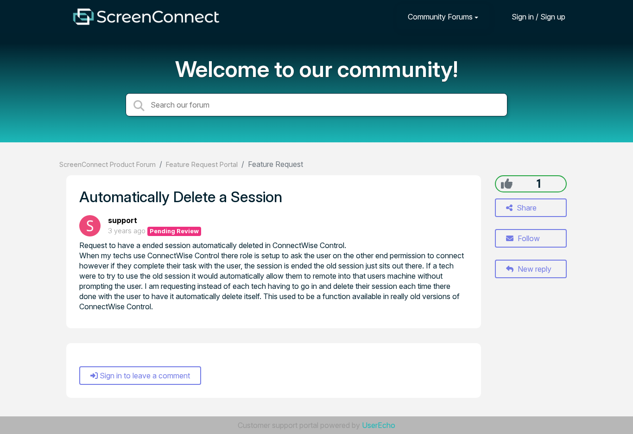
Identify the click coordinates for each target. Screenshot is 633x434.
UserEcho (378, 425)
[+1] (507, 184)
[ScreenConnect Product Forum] (146, 16)
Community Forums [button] (440, 16)
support (122, 220)
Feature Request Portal (202, 164)
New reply (533, 269)
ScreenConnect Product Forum (107, 164)
